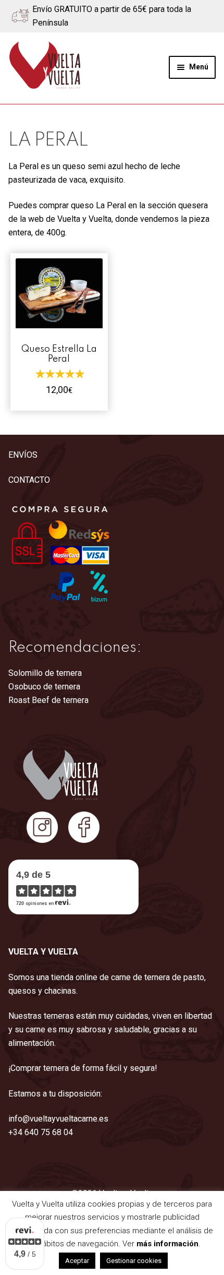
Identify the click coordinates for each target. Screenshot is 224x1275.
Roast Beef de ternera (48, 700)
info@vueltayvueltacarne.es (58, 1119)
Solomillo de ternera (45, 673)
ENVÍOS (23, 455)
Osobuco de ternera (44, 687)
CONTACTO (29, 480)
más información (167, 1243)
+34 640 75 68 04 (40, 1132)
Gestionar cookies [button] (133, 1261)
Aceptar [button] (77, 1261)
